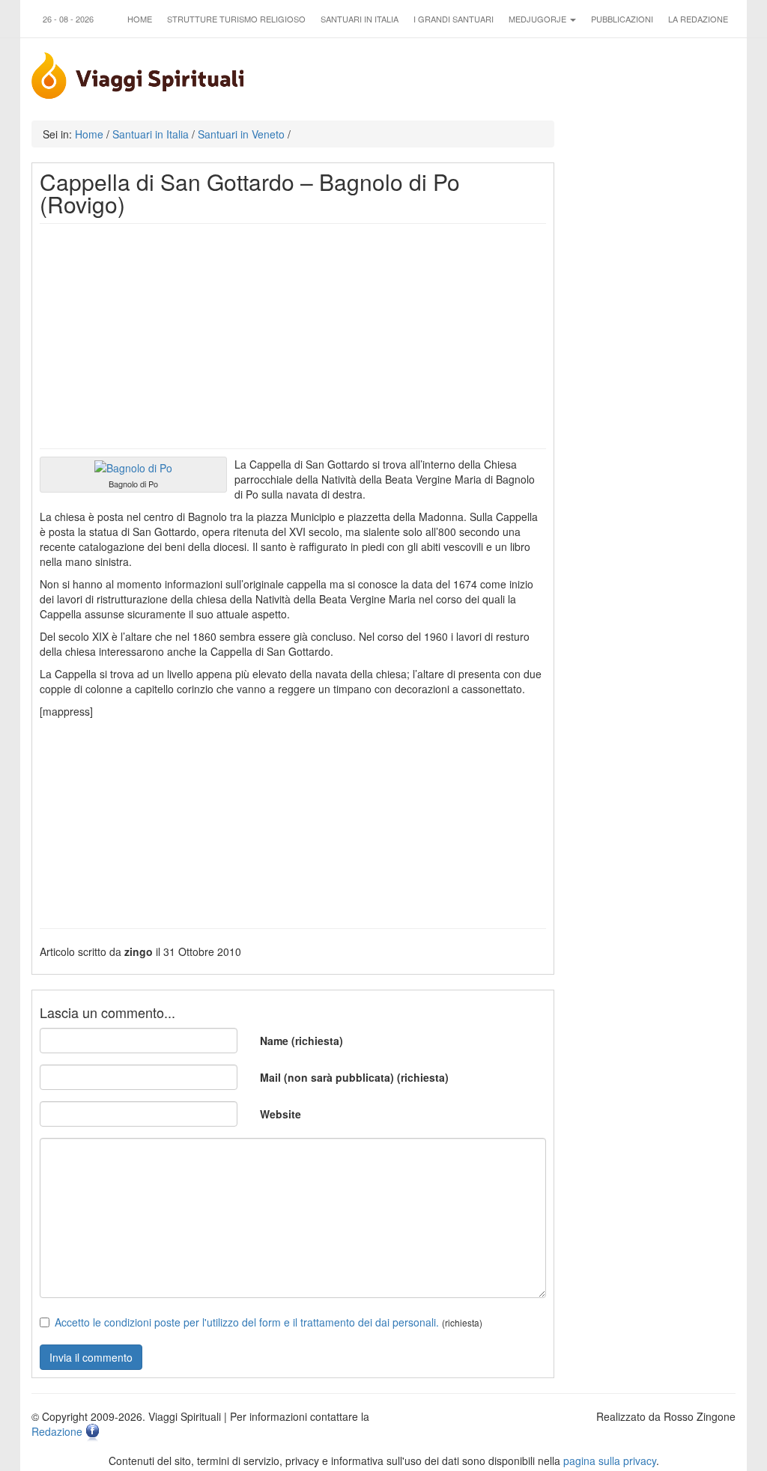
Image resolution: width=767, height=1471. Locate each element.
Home (139, 19)
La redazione (698, 19)
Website (280, 1113)
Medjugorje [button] (539, 19)
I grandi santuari (453, 19)
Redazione (56, 1431)
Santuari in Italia (359, 19)
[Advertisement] (293, 336)
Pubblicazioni (622, 19)
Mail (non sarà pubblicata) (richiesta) (354, 1077)
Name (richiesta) (301, 1040)
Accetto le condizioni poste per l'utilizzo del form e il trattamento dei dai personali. (247, 1322)
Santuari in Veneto (241, 134)
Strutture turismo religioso (236, 19)
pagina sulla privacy (609, 1460)
